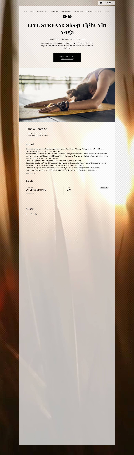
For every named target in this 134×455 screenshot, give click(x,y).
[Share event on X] (32, 214)
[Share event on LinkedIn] (36, 214)
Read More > (30, 173)
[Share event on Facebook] (27, 214)
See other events (67, 59)
